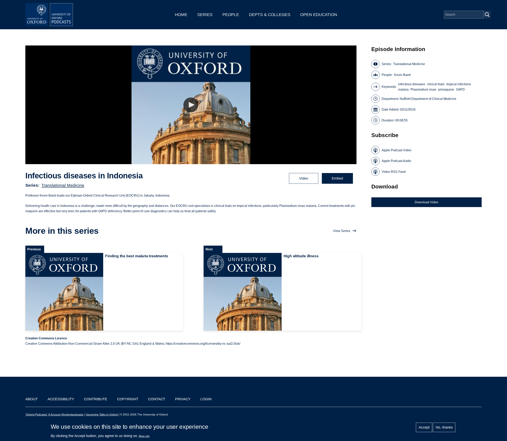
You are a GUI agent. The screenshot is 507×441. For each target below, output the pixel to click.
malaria (403, 89)
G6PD (460, 89)
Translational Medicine (62, 185)
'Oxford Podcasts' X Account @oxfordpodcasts (54, 414)
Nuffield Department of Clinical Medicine (428, 98)
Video (303, 178)
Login (206, 399)
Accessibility (61, 399)
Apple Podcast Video (396, 150)
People (230, 14)
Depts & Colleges (269, 14)
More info (144, 436)
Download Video (426, 202)
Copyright (127, 399)
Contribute (95, 399)
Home (181, 14)
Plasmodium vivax (423, 89)
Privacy (183, 399)
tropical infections (458, 84)
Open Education (318, 14)
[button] (190, 104)
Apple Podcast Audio (396, 161)
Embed (337, 178)
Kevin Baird (402, 75)
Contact (156, 399)
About (31, 399)
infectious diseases (411, 84)
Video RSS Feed (394, 171)
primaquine (446, 89)
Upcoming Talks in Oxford (102, 414)
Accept (424, 427)
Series (205, 14)
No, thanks (444, 427)
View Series (341, 231)
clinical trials (435, 84)
